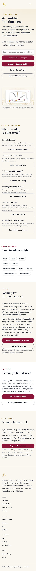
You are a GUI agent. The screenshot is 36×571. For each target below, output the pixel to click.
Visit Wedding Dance (18, 196)
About (3, 538)
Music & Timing (7, 507)
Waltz (5, 258)
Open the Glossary (18, 214)
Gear (3, 526)
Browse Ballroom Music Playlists (18, 340)
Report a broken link (18, 446)
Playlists (4, 530)
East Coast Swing (9, 268)
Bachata (30, 268)
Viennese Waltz (8, 273)
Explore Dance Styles (18, 70)
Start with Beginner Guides (18, 64)
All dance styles (23, 273)
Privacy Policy (6, 554)
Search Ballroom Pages (18, 58)
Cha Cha (15, 263)
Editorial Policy (6, 545)
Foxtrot (21, 258)
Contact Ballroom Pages (18, 230)
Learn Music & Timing (18, 346)
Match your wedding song (18, 402)
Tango (13, 258)
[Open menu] (30, 4)
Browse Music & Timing (18, 76)
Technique (5, 523)
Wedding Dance (7, 519)
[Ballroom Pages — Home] (4, 4)
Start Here (5, 500)
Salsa (21, 268)
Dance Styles (6, 504)
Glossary (4, 511)
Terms (4, 557)
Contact (4, 542)
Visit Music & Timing (18, 181)
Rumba (5, 263)
